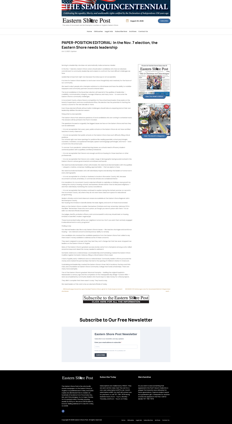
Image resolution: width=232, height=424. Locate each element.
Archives (132, 32)
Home (89, 32)
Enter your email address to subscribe (108, 342)
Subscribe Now (121, 32)
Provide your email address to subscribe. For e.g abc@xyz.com (110, 350)
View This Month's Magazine (154, 136)
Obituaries (98, 32)
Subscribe (164, 21)
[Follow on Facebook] (63, 411)
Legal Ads (109, 32)
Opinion (74, 51)
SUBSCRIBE (100, 355)
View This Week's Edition (154, 96)
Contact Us (143, 32)
